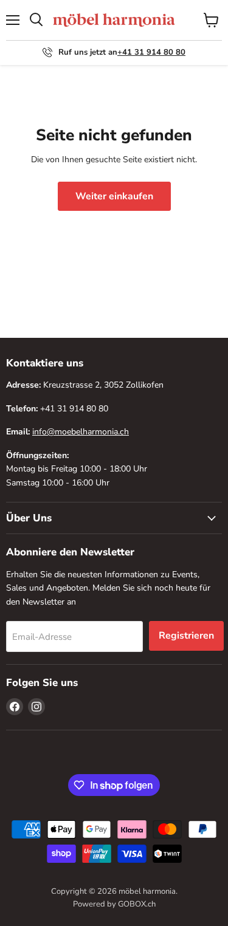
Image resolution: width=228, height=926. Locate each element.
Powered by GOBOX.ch (114, 904)
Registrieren (186, 635)
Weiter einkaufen (114, 196)
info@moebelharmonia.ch (80, 431)
